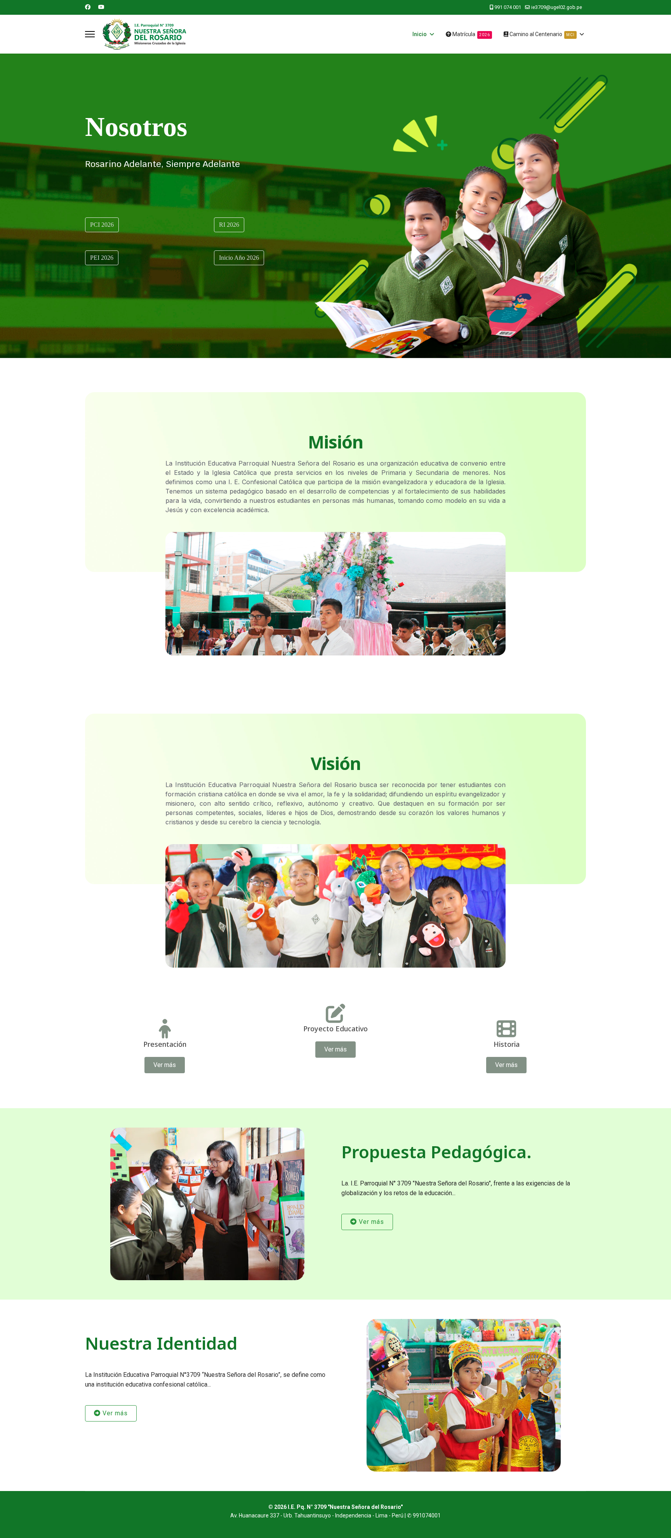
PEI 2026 (101, 257)
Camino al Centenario (541, 34)
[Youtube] (101, 7)
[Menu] (90, 34)
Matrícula (470, 34)
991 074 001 (507, 7)
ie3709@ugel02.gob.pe (556, 7)
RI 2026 (229, 224)
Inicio (419, 34)
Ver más (164, 1065)
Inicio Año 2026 (239, 257)
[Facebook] (87, 7)
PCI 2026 (102, 224)
